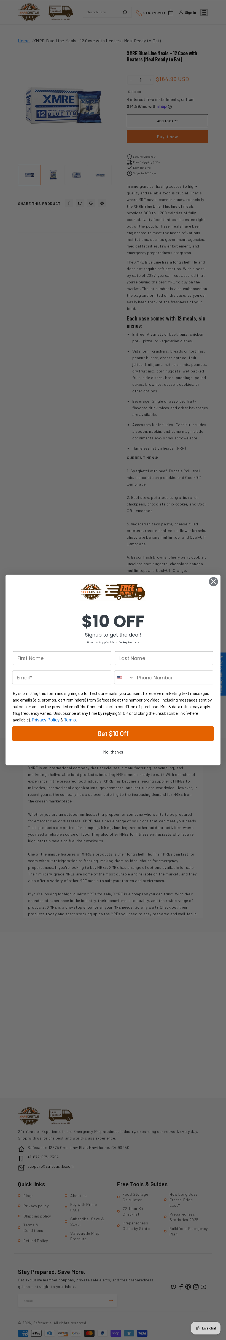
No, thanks (113, 751)
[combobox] (124, 677)
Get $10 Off (113, 733)
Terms (70, 720)
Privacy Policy (46, 720)
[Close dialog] (213, 581)
